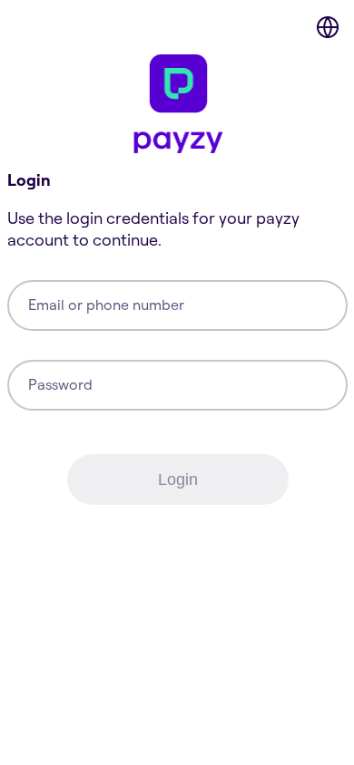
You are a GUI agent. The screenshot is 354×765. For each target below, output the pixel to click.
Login (178, 479)
